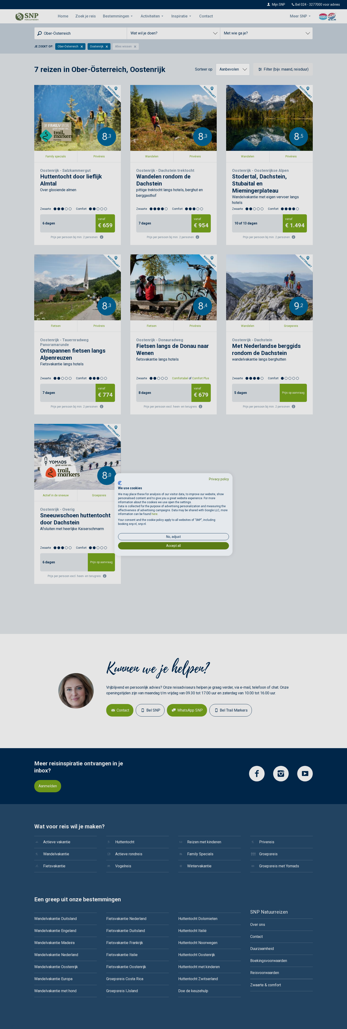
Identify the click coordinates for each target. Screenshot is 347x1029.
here (154, 514)
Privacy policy (219, 479)
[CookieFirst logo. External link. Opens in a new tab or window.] (120, 483)
